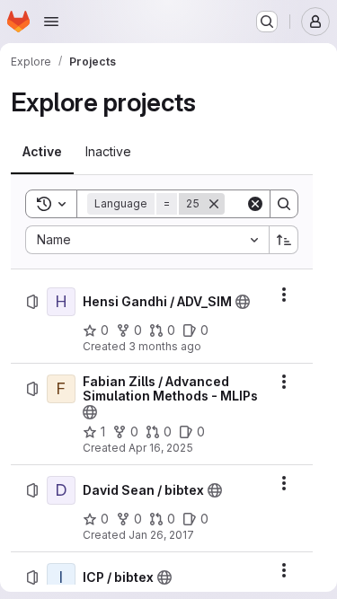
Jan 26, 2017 (161, 535)
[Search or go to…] (267, 21)
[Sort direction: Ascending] (284, 239)
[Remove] (214, 204)
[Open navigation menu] (51, 21)
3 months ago (165, 346)
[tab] (42, 151)
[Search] (284, 203)
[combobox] (147, 239)
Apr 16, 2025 (161, 447)
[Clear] (255, 204)
